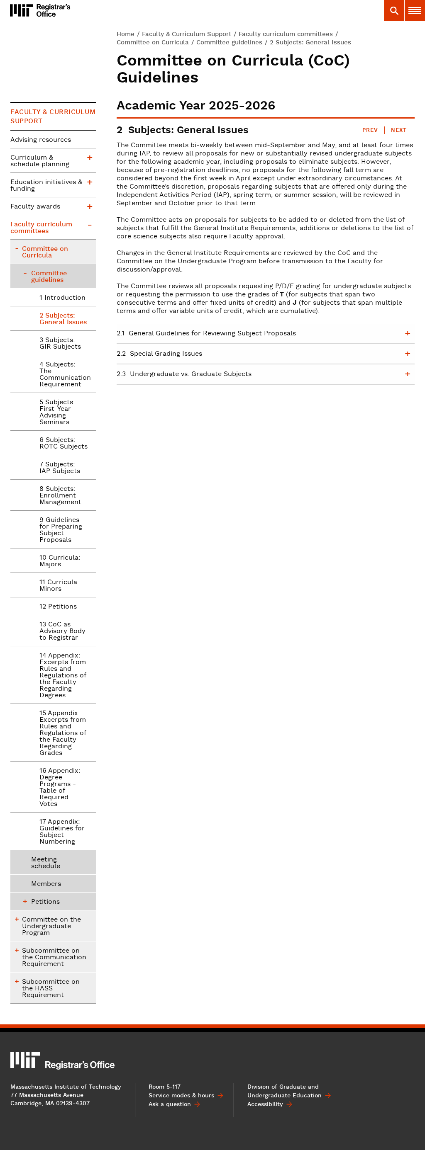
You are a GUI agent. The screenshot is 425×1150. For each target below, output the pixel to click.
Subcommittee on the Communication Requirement (54, 957)
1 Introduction (62, 298)
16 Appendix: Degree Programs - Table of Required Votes (60, 788)
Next (399, 130)
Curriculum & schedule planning (39, 161)
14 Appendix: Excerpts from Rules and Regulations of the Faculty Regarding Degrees (62, 675)
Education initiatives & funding (46, 186)
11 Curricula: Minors (59, 586)
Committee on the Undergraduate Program (51, 926)
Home (125, 34)
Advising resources (40, 140)
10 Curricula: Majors (60, 561)
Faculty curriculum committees (286, 34)
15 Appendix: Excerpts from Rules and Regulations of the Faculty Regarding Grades (62, 733)
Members (46, 884)
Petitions (45, 902)
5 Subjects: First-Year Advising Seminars (57, 412)
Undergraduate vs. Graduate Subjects (184, 374)
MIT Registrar (61, 10)
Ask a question (170, 1104)
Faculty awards (35, 206)
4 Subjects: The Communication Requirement (65, 374)
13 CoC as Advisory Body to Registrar (62, 631)
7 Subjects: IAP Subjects (59, 468)
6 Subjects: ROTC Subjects (63, 443)
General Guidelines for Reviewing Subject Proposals (206, 333)
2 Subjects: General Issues (63, 319)
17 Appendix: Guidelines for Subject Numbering (62, 832)
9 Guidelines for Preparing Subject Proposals (60, 530)
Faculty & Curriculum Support (186, 34)
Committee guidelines (229, 42)
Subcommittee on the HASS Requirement (51, 989)
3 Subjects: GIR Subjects (60, 344)
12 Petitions (58, 606)
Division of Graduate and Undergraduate (284, 1091)
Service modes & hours (181, 1095)
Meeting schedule (45, 863)
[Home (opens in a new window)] (21, 10)
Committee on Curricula (153, 42)
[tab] (393, 10)
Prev (370, 130)
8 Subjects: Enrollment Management (60, 496)
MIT (25, 1060)
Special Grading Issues (159, 354)
